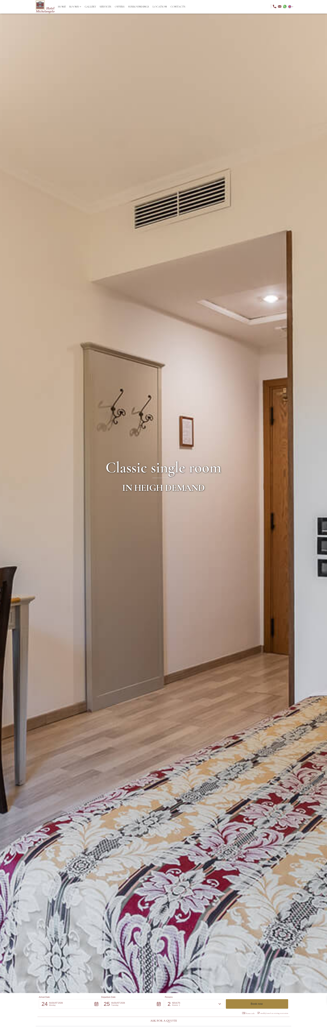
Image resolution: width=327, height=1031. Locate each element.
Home (62, 6)
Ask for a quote (163, 1020)
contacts (177, 6)
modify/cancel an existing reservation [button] (274, 1013)
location (160, 6)
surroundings (138, 6)
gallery (90, 6)
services (105, 6)
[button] (75, 6)
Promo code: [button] (250, 1013)
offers (119, 6)
